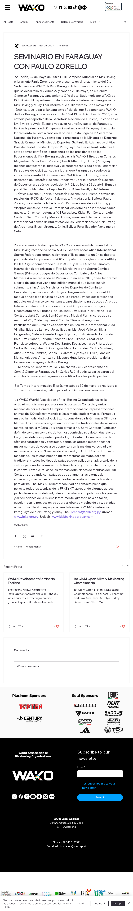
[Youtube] (70, 7)
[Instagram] (56, 7)
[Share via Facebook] (15, 536)
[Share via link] (41, 536)
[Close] (129, 903)
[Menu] (7, 7)
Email (81, 767)
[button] (125, 22)
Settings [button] (83, 903)
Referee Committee (72, 21)
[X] (65, 7)
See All (126, 566)
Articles (24, 21)
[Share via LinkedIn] (32, 536)
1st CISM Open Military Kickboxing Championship (99, 581)
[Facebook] (60, 7)
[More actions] (117, 46)
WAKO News (21, 524)
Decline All (100, 903)
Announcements (45, 21)
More (93, 21)
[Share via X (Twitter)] (24, 536)
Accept (118, 903)
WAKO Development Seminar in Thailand (31, 581)
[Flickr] (84, 7)
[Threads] (80, 7)
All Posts (8, 21)
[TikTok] (75, 7)
